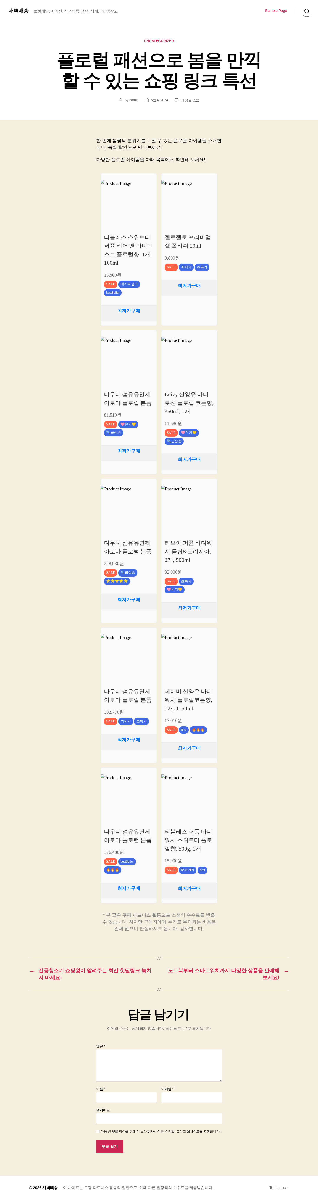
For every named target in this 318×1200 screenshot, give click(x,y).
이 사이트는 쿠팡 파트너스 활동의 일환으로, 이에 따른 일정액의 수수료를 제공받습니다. (138, 1188)
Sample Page (276, 10)
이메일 (167, 1089)
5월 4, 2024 (159, 100)
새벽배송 (19, 10)
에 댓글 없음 (190, 100)
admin (134, 100)
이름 (100, 1089)
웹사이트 (103, 1110)
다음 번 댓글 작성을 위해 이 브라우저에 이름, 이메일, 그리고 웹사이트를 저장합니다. (160, 1131)
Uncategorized (159, 41)
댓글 (100, 1046)
